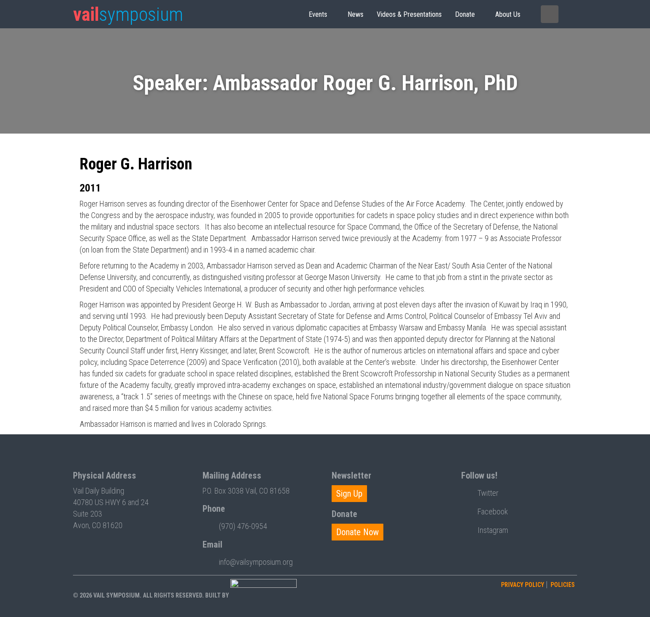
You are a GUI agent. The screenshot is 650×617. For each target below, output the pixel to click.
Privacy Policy (522, 584)
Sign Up (349, 493)
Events (318, 14)
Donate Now (357, 532)
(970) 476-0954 (243, 526)
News (355, 14)
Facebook (493, 511)
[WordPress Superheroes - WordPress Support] (263, 595)
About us (507, 14)
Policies (563, 584)
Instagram (493, 530)
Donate (465, 14)
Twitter (488, 493)
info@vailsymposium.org (256, 562)
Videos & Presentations (409, 14)
